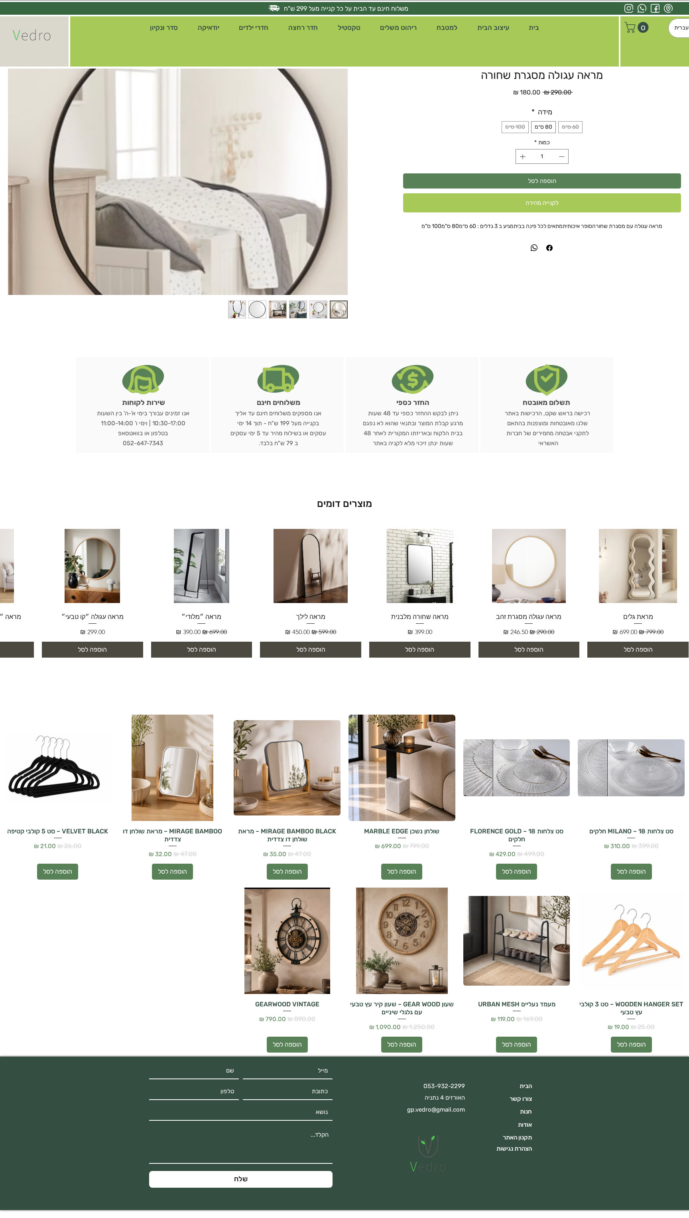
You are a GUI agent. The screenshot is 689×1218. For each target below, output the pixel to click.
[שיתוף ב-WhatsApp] (534, 248)
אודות (525, 1124)
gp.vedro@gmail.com (436, 1109)
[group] (344, 591)
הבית (526, 1086)
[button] (493, 27)
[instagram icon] (628, 8)
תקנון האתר (517, 1137)
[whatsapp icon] (642, 8)
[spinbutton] (542, 156)
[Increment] (522, 156)
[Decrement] (562, 156)
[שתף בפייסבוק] (549, 248)
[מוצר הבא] (11, 562)
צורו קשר (521, 1098)
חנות (526, 1111)
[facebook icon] (655, 8)
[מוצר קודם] (678, 562)
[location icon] (668, 8)
